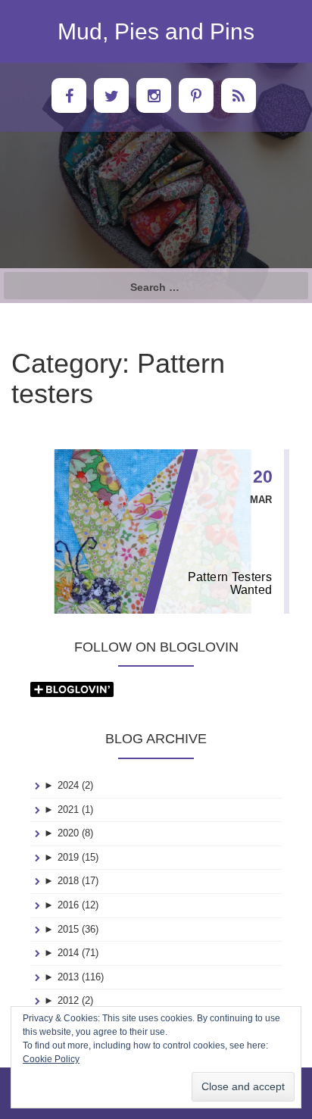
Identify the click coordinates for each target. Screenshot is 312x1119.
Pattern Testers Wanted (230, 582)
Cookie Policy (51, 1059)
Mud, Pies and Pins (156, 31)
